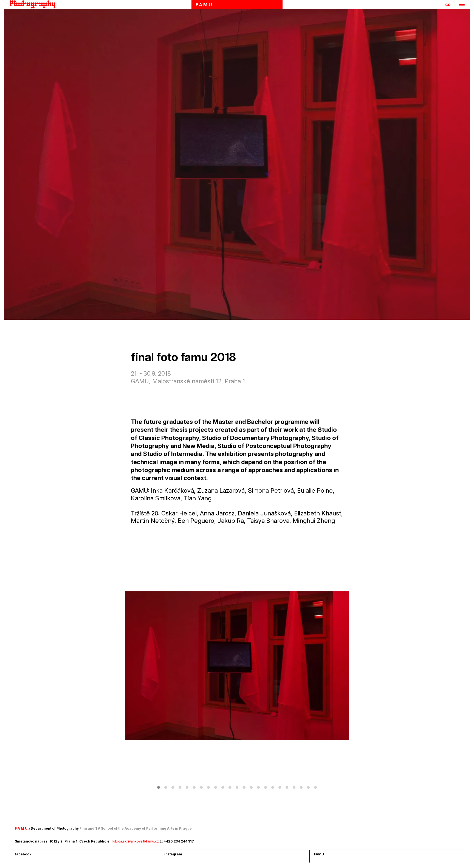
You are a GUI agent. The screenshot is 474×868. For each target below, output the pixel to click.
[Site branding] (34, 4)
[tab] (158, 787)
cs (447, 4)
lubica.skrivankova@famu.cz (135, 841)
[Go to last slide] (181, 665)
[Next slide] (293, 665)
